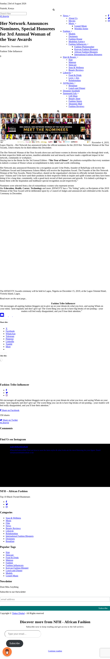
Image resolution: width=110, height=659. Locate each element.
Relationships (75, 80)
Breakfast (73, 85)
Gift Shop (73, 96)
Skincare (72, 65)
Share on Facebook (10, 410)
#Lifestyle (4, 16)
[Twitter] (11, 315)
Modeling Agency (77, 41)
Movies (72, 21)
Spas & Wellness (76, 67)
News (66, 15)
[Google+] (14, 315)
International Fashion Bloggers (88, 54)
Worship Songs (81, 28)
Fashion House (75, 39)
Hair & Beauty (70, 57)
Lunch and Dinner (77, 88)
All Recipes (68, 83)
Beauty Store (74, 98)
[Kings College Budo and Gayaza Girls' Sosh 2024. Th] (83, 472)
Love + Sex (74, 78)
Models (72, 34)
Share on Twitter (10, 420)
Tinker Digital (18, 613)
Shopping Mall (75, 104)
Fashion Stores (75, 101)
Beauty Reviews (76, 70)
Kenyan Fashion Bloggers (86, 49)
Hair (71, 59)
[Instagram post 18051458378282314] (27, 472)
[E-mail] (2, 315)
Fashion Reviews (76, 106)
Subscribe (14, 643)
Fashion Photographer (84, 46)
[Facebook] (6, 315)
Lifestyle (67, 72)
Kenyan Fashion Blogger (17, 568)
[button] (53, 10)
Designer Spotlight (71, 91)
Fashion (67, 31)
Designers (73, 36)
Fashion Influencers (78, 44)
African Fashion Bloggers (86, 52)
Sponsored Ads (70, 93)
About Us (73, 18)
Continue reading (55, 651)
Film (8, 523)
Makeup (72, 62)
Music (72, 23)
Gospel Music (80, 26)
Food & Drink (75, 75)
